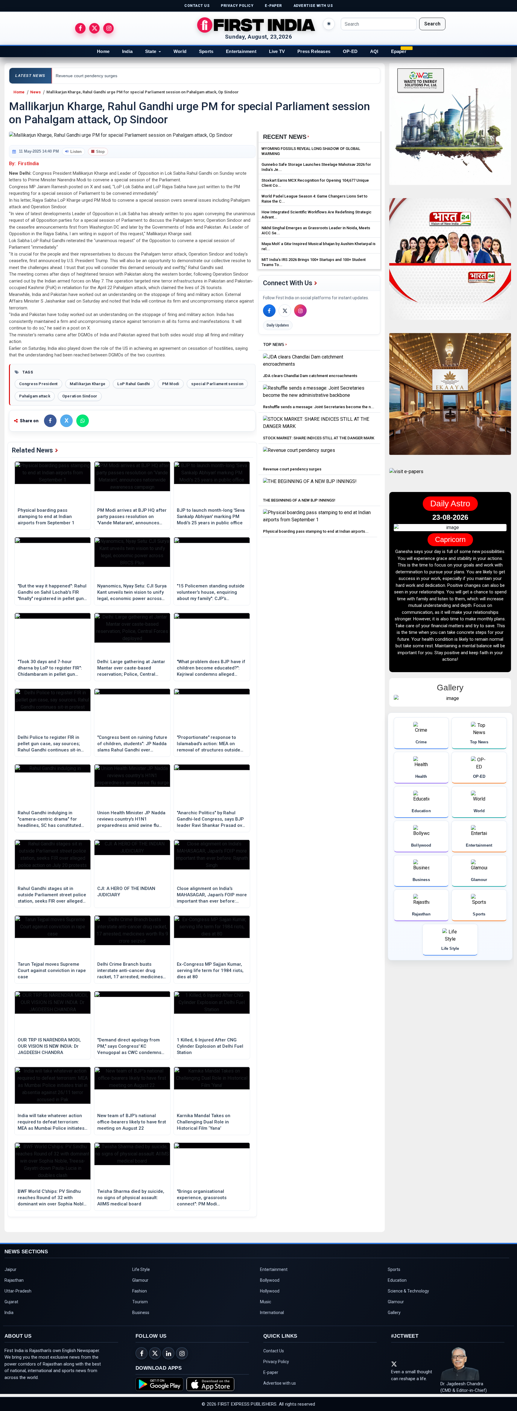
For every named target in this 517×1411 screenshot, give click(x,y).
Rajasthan (14, 1280)
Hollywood (269, 1291)
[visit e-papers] (406, 476)
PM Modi (171, 384)
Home (103, 51)
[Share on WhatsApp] (82, 420)
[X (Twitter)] (285, 310)
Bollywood (269, 1280)
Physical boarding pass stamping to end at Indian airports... (316, 531)
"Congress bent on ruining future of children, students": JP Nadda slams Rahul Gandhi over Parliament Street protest (132, 744)
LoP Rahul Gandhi (133, 384)
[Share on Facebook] (50, 420)
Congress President (38, 384)
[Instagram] (300, 310)
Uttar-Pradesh (17, 1291)
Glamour (140, 1280)
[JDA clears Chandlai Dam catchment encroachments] (319, 362)
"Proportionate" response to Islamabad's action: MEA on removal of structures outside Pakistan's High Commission (208, 744)
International (272, 1312)
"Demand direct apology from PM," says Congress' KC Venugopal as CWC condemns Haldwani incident (129, 1046)
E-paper (270, 1372)
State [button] (150, 51)
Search (432, 24)
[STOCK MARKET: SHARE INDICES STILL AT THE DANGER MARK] (319, 424)
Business (140, 1312)
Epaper (398, 51)
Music (265, 1301)
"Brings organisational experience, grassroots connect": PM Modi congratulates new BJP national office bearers (211, 1198)
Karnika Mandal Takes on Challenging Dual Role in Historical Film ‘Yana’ (203, 1122)
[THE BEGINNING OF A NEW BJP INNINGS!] (310, 486)
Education (397, 1280)
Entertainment (241, 51)
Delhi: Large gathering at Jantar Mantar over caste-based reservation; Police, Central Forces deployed (131, 668)
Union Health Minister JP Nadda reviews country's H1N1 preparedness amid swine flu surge (131, 819)
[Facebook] (269, 310)
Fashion (139, 1291)
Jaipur (10, 1269)
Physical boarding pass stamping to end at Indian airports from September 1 (46, 516)
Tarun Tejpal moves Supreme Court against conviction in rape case (52, 970)
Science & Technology (408, 1291)
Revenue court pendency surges (292, 469)
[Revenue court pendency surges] (299, 455)
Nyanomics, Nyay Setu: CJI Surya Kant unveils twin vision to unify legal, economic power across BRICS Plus (132, 592)
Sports (206, 51)
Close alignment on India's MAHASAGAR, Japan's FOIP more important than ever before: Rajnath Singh (212, 895)
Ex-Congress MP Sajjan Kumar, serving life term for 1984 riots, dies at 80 (210, 970)
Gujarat (11, 1301)
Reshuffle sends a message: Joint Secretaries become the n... (318, 407)
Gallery (394, 1312)
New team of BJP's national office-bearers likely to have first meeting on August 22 (131, 1122)
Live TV (277, 51)
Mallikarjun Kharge (88, 384)
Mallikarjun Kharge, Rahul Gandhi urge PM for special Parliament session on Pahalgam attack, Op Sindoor (142, 92)
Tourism (140, 1301)
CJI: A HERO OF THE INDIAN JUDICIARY (126, 891)
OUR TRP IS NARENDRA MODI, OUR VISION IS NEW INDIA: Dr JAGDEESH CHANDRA (49, 1046)
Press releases (313, 51)
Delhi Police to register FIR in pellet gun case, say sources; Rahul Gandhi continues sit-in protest (49, 744)
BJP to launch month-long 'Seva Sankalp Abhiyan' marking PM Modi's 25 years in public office (211, 516)
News (35, 92)
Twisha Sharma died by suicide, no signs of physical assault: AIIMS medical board (130, 1198)
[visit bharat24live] (450, 262)
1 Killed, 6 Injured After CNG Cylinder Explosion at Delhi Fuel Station (210, 1046)
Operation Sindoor (79, 396)
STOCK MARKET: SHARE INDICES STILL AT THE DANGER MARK (318, 438)
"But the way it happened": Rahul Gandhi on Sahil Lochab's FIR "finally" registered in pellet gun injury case (52, 592)
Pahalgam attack (34, 396)
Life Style (141, 1269)
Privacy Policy (276, 1361)
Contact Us (273, 1350)
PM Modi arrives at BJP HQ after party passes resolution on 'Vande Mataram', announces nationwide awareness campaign (132, 517)
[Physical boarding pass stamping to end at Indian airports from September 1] (319, 517)
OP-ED (350, 51)
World (180, 51)
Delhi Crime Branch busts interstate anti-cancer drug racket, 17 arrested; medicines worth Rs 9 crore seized (130, 971)
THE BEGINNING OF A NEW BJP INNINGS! (299, 500)
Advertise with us (279, 1383)
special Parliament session (217, 384)
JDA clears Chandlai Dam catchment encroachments (310, 375)
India (127, 51)
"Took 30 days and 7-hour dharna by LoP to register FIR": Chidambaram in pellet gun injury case (50, 668)
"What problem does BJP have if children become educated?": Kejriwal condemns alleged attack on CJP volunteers (211, 668)
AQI (374, 51)
